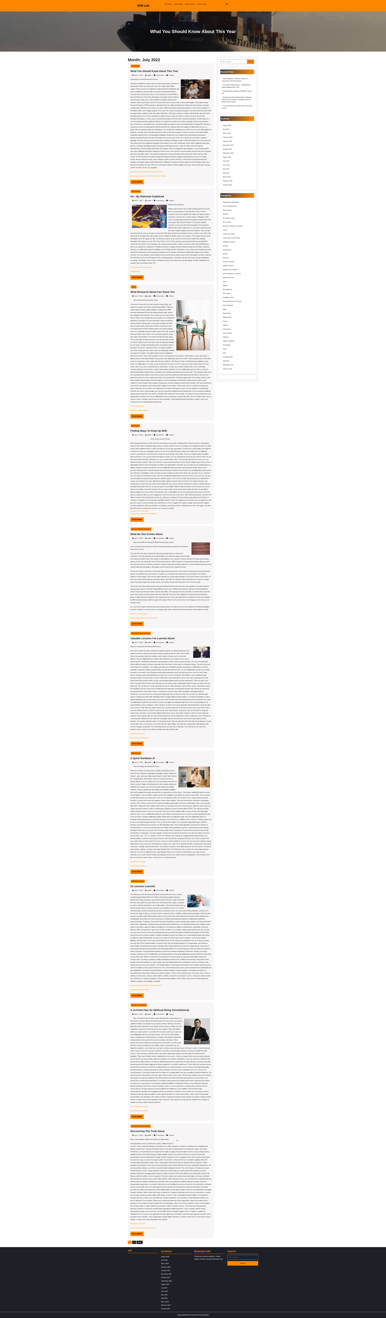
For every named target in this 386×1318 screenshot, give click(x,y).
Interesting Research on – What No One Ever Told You (148, 176)
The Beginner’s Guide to (138, 866)
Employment (227, 250)
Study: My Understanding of (139, 410)
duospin (225, 246)
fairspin (225, 254)
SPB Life (143, 5)
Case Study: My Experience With (141, 267)
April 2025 (226, 129)
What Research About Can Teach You (152, 291)
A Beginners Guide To (137, 733)
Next (139, 1242)
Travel (134, 287)
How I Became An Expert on (139, 738)
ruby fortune (227, 329)
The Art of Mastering (137, 406)
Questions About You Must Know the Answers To (146, 172)
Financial (226, 258)
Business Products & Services (141, 529)
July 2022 (226, 161)
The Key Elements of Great (139, 1106)
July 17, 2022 (138, 75)
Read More (138, 182)
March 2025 (227, 133)
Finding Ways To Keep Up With (148, 430)
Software (226, 337)
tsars (224, 353)
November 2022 (228, 145)
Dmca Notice (178, 4)
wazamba (226, 361)
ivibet (224, 281)
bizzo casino (227, 222)
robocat (225, 325)
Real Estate (135, 66)
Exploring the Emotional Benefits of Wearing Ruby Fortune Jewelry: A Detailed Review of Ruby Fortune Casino (237, 99)
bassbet (225, 214)
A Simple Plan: (135, 271)
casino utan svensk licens (231, 238)
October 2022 (227, 149)
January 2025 (227, 141)
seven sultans (227, 333)
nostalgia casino (228, 297)
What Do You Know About (138, 614)
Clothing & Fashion (138, 881)
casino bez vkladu (229, 234)
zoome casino (227, 369)
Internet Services (228, 277)
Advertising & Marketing (231, 202)
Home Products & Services (232, 273)
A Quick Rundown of (142, 758)
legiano (225, 285)
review (225, 321)
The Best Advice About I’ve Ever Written (143, 514)
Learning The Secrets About (139, 511)
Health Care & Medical (139, 1005)
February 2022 (227, 181)
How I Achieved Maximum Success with (143, 618)
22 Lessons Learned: (142, 886)
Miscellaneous (227, 289)
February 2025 (227, 137)
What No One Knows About (146, 534)
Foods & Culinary (228, 261)
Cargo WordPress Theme (186, 1315)
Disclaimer (168, 4)
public (225, 309)
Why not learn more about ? (139, 1111)
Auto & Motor (136, 191)
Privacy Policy (190, 4)
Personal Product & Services (141, 633)
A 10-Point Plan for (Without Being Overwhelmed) (159, 1010)
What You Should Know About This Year (154, 71)
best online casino (229, 218)
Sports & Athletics (229, 341)
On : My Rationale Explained (147, 196)
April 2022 (226, 173)
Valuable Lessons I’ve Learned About (152, 638)
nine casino (226, 293)
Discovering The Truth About (147, 1131)
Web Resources (228, 365)
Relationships (136, 753)
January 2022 (227, 185)
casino (225, 230)
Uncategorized (227, 357)
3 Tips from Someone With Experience (143, 1228)
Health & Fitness (228, 265)
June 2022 (226, 165)
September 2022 (228, 153)
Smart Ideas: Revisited (137, 861)
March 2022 (227, 177)
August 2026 (227, 125)
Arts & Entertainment (230, 206)
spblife (149, 75)
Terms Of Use (201, 4)
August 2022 (227, 157)
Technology (226, 345)
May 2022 (226, 169)
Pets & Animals (228, 305)
